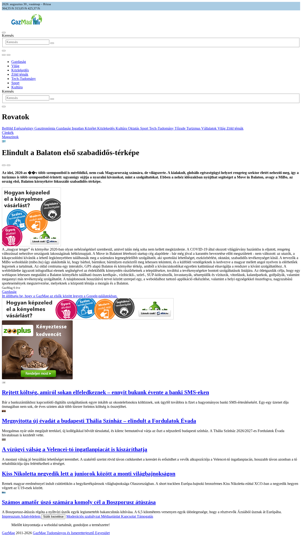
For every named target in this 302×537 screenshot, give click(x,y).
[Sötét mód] (4, 55)
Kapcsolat (129, 516)
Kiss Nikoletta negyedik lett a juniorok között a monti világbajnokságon (88, 474)
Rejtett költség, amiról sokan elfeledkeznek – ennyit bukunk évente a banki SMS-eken (105, 392)
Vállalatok (209, 128)
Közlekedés (20, 70)
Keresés (8, 35)
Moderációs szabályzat (83, 516)
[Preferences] (4, 50)
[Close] (4, 106)
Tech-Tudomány (23, 79)
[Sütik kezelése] (8, 55)
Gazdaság (18, 62)
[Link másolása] (4, 165)
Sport (15, 83)
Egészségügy (24, 128)
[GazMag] (26, 23)
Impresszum (11, 516)
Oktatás (134, 128)
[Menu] (4, 32)
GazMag (8, 533)
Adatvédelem (31, 516)
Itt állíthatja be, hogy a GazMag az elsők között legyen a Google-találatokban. (59, 296)
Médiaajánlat (111, 516)
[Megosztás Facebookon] (8, 165)
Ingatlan (78, 128)
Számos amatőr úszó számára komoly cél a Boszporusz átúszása (79, 502)
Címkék (8, 133)
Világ (15, 66)
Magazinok (10, 137)
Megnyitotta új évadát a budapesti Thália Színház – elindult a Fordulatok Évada (99, 421)
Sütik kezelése (53, 516)
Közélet (91, 128)
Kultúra (17, 87)
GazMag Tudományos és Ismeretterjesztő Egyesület (71, 533)
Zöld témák (19, 74)
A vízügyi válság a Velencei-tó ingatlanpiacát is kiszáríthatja (74, 449)
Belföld (8, 128)
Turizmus (193, 128)
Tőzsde (180, 128)
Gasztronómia (45, 128)
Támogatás (145, 516)
